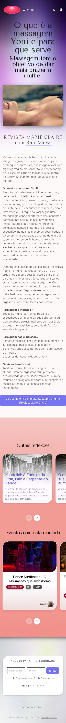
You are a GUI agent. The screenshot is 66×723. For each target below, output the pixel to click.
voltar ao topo (35, 707)
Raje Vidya (38, 142)
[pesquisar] (55, 9)
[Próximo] (37, 518)
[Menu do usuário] (61, 9)
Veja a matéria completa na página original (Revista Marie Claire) (33, 400)
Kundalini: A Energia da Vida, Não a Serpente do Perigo (26, 479)
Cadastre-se (47, 678)
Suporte (30, 685)
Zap (42, 685)
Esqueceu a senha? (25, 678)
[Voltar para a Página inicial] (12, 10)
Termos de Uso (49, 717)
